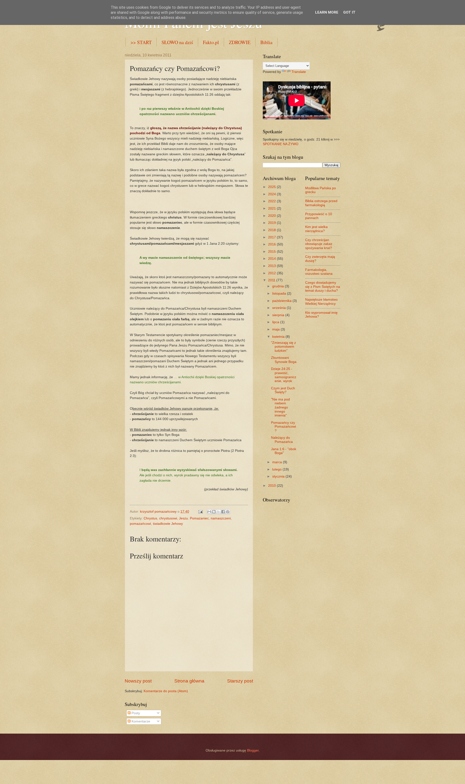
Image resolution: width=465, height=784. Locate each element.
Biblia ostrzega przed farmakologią (321, 203)
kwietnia (279, 336)
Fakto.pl (211, 42)
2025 (272, 187)
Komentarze (140, 721)
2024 (272, 194)
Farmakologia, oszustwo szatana (319, 272)
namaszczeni (221, 518)
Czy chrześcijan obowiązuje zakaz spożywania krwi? (318, 244)
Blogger (253, 750)
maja (276, 329)
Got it (349, 12)
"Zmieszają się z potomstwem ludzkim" (283, 347)
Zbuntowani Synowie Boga (283, 360)
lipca (276, 322)
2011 (272, 280)
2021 (272, 208)
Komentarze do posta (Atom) (166, 691)
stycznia (279, 476)
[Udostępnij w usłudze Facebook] (223, 511)
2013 (272, 266)
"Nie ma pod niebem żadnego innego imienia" (280, 407)
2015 (272, 251)
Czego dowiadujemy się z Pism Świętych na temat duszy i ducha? (322, 286)
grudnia (278, 286)
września (279, 308)
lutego (277, 469)
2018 (272, 230)
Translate (299, 72)
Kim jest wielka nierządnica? (316, 229)
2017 (272, 237)
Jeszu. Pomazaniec (194, 518)
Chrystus (150, 518)
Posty (135, 713)
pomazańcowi (140, 523)
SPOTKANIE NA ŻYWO (280, 144)
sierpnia (278, 315)
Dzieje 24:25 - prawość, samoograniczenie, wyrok (283, 375)
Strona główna (189, 680)
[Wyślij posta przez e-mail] (200, 511)
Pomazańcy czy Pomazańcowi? (283, 426)
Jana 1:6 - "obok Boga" (283, 451)
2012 (272, 273)
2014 (272, 258)
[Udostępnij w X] (218, 511)
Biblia (266, 42)
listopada (279, 293)
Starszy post (240, 680)
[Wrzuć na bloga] (213, 511)
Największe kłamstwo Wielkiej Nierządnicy (321, 302)
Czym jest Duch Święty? (283, 390)
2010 (272, 485)
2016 (272, 244)
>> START (141, 42)
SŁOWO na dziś (177, 42)
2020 (272, 216)
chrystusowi (168, 518)
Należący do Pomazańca (282, 440)
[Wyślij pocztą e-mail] (209, 511)
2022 (272, 201)
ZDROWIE (239, 42)
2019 (272, 223)
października (282, 301)
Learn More (326, 12)
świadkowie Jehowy (168, 523)
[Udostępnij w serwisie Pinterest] (227, 511)
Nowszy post (138, 680)
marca (277, 462)
